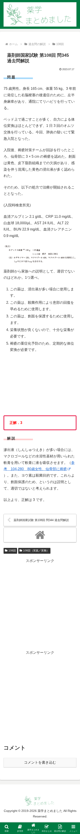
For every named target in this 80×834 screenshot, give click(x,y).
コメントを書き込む (40, 762)
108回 (12, 550)
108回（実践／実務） (36, 550)
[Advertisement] (40, 604)
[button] (71, 643)
